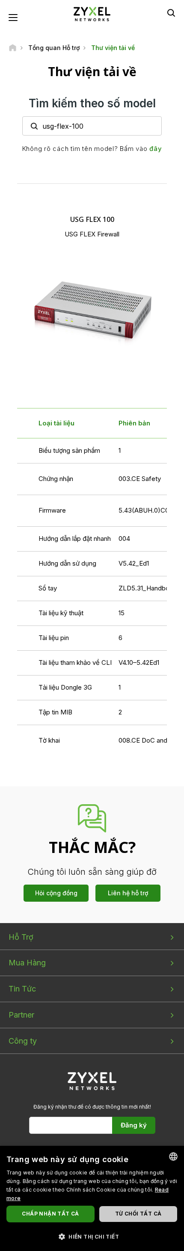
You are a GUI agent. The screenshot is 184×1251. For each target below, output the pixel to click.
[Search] (171, 12)
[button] (92, 1236)
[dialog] (92, 1198)
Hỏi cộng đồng (56, 893)
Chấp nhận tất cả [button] (50, 1213)
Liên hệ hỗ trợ (128, 893)
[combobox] (173, 1156)
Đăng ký (134, 1125)
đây (155, 149)
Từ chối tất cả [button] (138, 1213)
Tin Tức (22, 988)
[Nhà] (13, 47)
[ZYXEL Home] (92, 13)
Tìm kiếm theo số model (92, 103)
